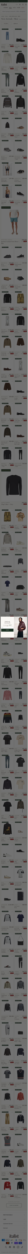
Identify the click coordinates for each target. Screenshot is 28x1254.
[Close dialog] (25, 617)
